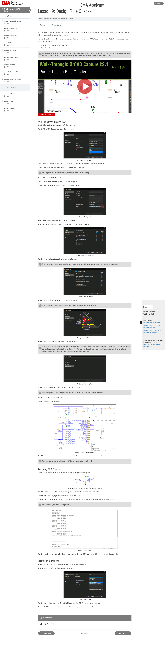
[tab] (43, 25)
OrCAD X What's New (150, 333)
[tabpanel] (84, 320)
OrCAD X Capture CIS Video (152, 325)
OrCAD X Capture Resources (152, 330)
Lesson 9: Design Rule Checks (65, 18)
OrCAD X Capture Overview (151, 323)
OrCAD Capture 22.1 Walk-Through (48, 18)
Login (158, 3)
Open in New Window (46, 114)
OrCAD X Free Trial (149, 328)
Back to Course (84, 633)
